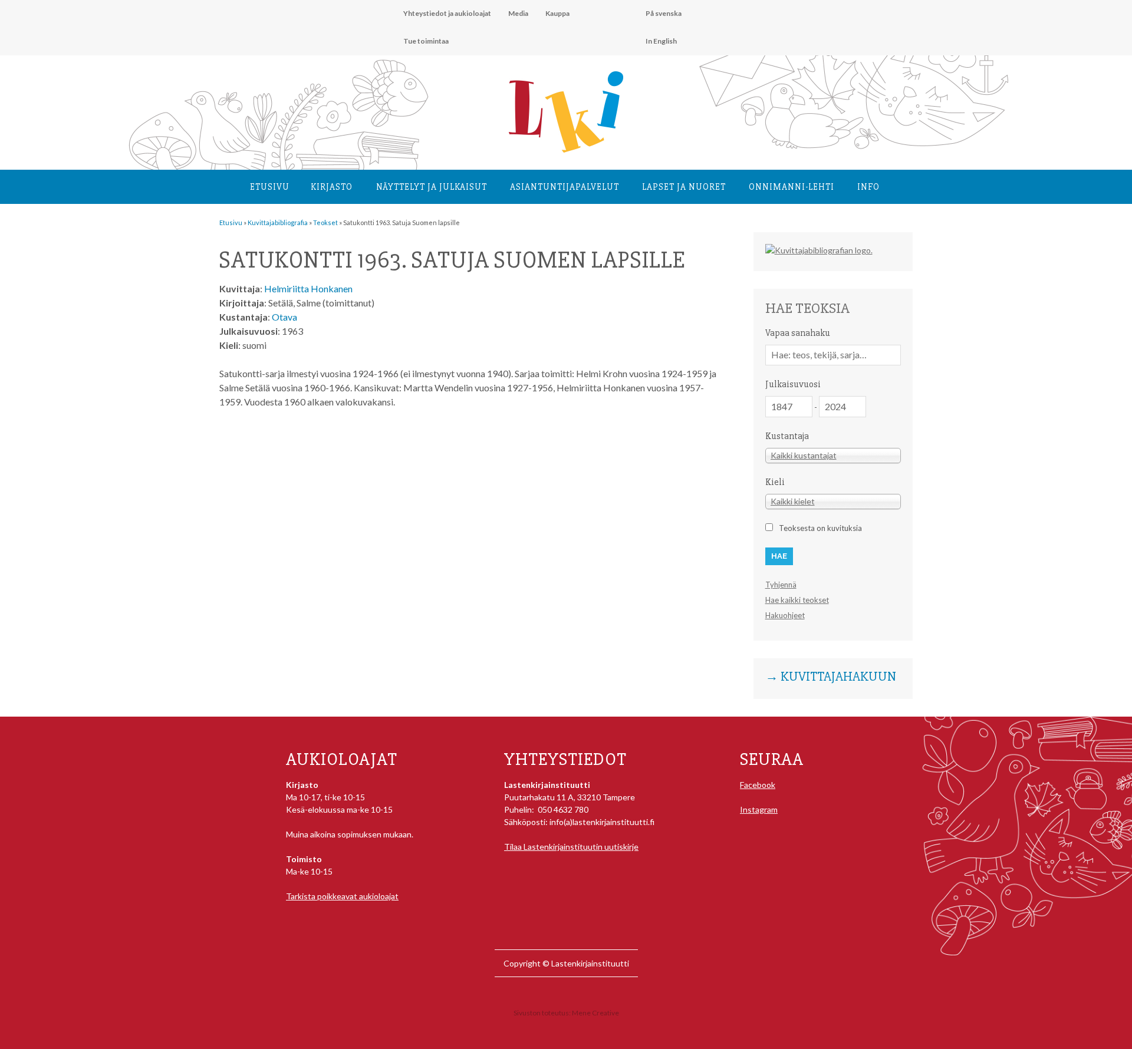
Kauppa (557, 13)
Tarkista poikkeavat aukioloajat (342, 896)
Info (868, 187)
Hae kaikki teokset (797, 600)
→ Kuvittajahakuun (830, 677)
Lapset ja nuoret (684, 187)
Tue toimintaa (426, 41)
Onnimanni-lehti (791, 187)
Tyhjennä (781, 584)
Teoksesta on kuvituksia (820, 528)
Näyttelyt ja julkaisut (431, 187)
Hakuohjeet (785, 615)
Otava (284, 316)
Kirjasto (332, 187)
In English (661, 41)
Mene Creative (595, 1012)
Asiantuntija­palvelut (564, 187)
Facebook (757, 785)
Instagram (759, 809)
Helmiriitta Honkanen (308, 288)
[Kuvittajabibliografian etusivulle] (819, 250)
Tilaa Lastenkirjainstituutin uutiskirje (571, 847)
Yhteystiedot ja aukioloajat (447, 13)
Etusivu (269, 187)
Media (518, 13)
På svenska (664, 13)
